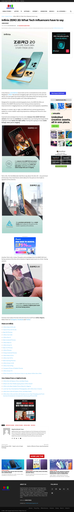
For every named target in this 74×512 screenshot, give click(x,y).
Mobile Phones (8, 16)
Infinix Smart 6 (7, 345)
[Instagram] (14, 438)
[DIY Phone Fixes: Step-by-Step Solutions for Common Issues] (13, 464)
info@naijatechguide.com (32, 503)
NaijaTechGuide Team (24, 25)
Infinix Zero (27, 425)
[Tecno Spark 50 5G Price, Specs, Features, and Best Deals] (37, 464)
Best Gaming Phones (9, 360)
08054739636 (28, 500)
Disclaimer (52, 508)
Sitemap (57, 508)
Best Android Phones (9, 340)
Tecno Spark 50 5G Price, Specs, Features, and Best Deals (36, 472)
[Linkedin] (67, 25)
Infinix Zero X (7, 337)
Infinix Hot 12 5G (7, 335)
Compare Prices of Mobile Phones (13, 368)
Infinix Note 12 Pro (8, 355)
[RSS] (63, 489)
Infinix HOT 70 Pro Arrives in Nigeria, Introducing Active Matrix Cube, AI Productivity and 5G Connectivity (59, 472)
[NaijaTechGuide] (10, 6)
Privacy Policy (36, 508)
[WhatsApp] (64, 25)
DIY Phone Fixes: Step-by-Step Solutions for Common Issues (12, 472)
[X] (57, 25)
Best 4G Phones (8, 347)
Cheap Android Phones (10, 353)
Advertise (31, 508)
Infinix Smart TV (7, 371)
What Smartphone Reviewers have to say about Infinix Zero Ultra (22, 373)
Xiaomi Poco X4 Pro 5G (9, 329)
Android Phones (10, 425)
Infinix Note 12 (7, 342)
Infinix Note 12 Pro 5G (9, 327)
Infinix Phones (7, 350)
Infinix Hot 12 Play (8, 365)
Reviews (33, 425)
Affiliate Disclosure (44, 508)
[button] (70, 11)
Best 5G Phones (7, 332)
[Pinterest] (60, 25)
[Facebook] (54, 25)
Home (3, 16)
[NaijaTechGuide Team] (6, 433)
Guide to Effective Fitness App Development (37, 446)
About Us (62, 508)
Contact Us (67, 508)
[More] (70, 25)
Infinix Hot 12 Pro (8, 358)
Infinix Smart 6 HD (8, 363)
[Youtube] (20, 438)
